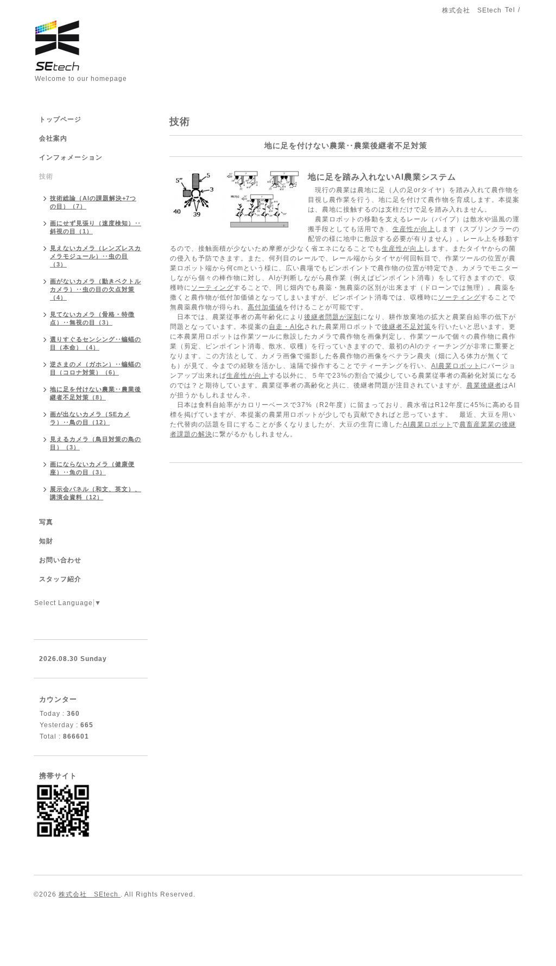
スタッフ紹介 (60, 579)
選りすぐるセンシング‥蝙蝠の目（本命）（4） (95, 343)
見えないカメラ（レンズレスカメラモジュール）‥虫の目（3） (95, 256)
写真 (46, 522)
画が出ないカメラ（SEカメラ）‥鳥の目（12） (90, 418)
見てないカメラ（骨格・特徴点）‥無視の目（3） (92, 318)
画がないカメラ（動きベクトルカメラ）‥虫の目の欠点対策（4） (95, 289)
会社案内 (53, 138)
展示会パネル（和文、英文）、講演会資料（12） (95, 493)
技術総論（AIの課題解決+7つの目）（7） (93, 202)
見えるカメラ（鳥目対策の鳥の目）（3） (95, 443)
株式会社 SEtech (90, 894)
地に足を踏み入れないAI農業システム (382, 176)
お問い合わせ (60, 560)
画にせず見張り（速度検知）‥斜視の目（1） (95, 227)
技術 (46, 176)
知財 (46, 541)
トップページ (60, 119)
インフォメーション (71, 157)
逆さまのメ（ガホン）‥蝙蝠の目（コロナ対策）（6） (95, 368)
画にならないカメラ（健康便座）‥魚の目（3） (92, 468)
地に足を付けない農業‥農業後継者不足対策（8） (95, 393)
